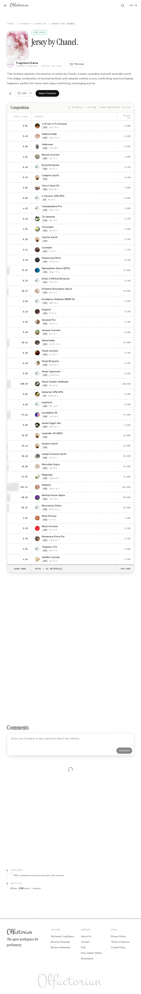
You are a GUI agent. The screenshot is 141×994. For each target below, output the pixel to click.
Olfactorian (19, 5)
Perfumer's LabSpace (62, 936)
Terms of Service (120, 942)
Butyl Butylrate (50, 165)
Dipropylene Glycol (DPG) (56, 268)
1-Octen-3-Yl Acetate (54, 124)
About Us (86, 936)
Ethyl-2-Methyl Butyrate (56, 278)
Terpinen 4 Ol (49, 547)
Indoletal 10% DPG (52, 392)
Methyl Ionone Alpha (53, 495)
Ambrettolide (49, 134)
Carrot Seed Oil (50, 185)
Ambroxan (47, 144)
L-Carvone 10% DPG (53, 196)
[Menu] (5, 5)
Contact (85, 942)
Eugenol (46, 309)
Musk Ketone (49, 516)
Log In (133, 5)
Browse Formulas (60, 942)
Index (10, 23)
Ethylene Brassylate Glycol (57, 289)
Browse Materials (60, 947)
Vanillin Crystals (51, 557)
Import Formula (47, 93)
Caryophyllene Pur (52, 206)
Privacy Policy (118, 936)
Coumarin (47, 247)
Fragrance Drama (27, 63)
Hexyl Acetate (50, 351)
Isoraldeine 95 (49, 412)
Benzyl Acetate (50, 154)
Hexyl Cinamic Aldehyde (55, 381)
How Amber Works (91, 953)
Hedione (46, 485)
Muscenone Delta (51, 505)
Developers (87, 958)
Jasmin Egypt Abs (51, 423)
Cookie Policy (118, 947)
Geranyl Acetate (51, 330)
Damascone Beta (51, 258)
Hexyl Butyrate (50, 361)
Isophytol (47, 402)
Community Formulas (33, 23)
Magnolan (47, 474)
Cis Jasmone (48, 216)
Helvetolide (48, 340)
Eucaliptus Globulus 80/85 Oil (58, 299)
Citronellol (47, 227)
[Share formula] (10, 93)
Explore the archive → (118, 801)
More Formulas (71, 863)
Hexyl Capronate (51, 371)
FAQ (83, 947)
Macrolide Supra (51, 464)
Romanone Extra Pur (53, 536)
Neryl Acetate (50, 526)
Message (79, 64)
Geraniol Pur (49, 320)
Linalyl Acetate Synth (54, 454)
